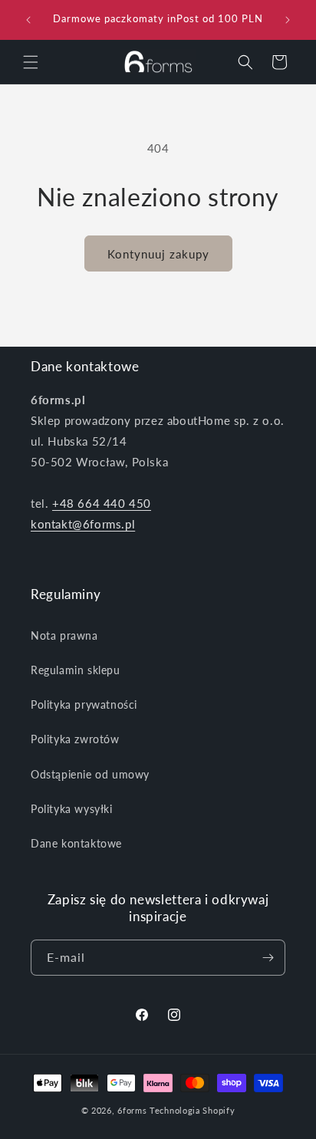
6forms (131, 1110)
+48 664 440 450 (101, 503)
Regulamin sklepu (75, 669)
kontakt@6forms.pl (83, 524)
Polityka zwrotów (75, 739)
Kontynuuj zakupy (158, 254)
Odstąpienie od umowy (90, 774)
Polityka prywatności (84, 704)
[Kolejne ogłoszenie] (287, 20)
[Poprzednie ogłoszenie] (28, 20)
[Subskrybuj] (268, 958)
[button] (31, 62)
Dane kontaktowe (76, 843)
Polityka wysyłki (72, 808)
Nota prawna (64, 635)
